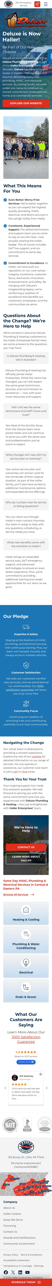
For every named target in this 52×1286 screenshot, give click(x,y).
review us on (25, 1062)
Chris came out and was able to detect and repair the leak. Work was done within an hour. (26, 1093)
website (36, 756)
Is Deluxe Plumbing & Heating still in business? (26, 357)
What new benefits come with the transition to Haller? (26, 544)
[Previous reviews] (5, 1088)
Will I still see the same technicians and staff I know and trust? (26, 411)
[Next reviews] (47, 1088)
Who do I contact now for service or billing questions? (26, 504)
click (24, 771)
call (15, 771)
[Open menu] (46, 4)
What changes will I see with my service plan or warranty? (26, 456)
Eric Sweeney (26, 1076)
